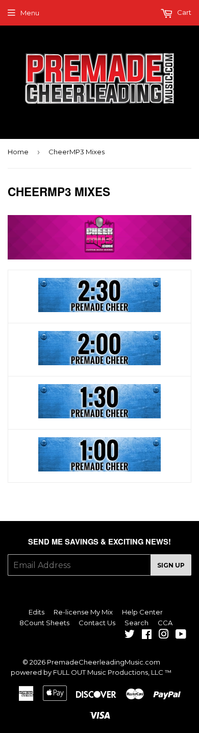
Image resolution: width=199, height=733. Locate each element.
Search (136, 623)
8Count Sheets (44, 623)
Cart (183, 12)
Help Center (142, 612)
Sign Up (171, 565)
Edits (36, 612)
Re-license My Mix (83, 612)
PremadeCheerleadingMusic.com (103, 662)
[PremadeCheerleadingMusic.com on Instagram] (164, 635)
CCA (165, 623)
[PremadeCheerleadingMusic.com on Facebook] (146, 635)
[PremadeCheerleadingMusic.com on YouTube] (181, 635)
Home (18, 152)
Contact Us (97, 623)
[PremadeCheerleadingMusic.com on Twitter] (130, 635)
